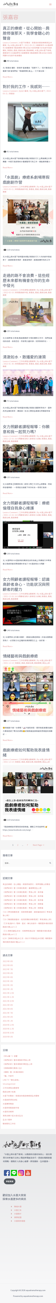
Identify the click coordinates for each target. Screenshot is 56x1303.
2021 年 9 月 (8, 1005)
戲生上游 (46, 663)
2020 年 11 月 (8, 1028)
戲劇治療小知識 (9, 1091)
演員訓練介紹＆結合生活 (13, 1115)
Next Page (38, 845)
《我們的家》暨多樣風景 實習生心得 (17, 1064)
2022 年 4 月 (8, 977)
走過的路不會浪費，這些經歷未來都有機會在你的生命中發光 (26, 280)
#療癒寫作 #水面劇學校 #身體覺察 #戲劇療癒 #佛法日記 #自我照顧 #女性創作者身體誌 (28, 48)
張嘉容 (10, 50)
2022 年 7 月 (8, 969)
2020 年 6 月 (8, 1036)
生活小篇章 (23, 91)
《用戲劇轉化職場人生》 (13, 1068)
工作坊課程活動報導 (27, 186)
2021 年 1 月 (8, 1021)
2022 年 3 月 (8, 981)
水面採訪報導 (8, 1111)
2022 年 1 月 (8, 989)
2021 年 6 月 (8, 1017)
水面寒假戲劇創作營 (11, 1107)
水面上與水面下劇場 (43, 50)
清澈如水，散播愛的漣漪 (24, 357)
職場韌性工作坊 (9, 1123)
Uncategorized (9, 1084)
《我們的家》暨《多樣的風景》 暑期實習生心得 (22, 888)
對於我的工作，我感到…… (26, 86)
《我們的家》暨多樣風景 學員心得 (16, 1060)
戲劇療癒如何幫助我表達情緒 (26, 752)
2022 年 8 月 (8, 965)
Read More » (8, 77)
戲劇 (15, 50)
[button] (9, 1181)
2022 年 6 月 (8, 973)
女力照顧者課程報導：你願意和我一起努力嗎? (26, 429)
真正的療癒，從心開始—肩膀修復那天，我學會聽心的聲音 (26, 33)
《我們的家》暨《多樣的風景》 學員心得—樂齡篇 (23, 904)
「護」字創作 (8, 1076)
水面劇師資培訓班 (10, 1099)
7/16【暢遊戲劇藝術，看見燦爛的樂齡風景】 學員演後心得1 (27, 919)
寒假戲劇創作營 (21, 189)
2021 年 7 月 (8, 1013)
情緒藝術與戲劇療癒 (20, 656)
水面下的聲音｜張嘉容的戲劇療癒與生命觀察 (21, 1095)
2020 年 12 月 (8, 1025)
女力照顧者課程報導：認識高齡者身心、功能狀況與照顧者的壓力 (26, 584)
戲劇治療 (22, 50)
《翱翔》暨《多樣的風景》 (14, 1072)
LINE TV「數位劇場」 (11, 1080)
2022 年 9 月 (8, 961)
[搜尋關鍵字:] (28, 863)
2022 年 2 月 (8, 985)
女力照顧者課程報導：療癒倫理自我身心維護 (26, 505)
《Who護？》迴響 (10, 1056)
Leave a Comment (10, 42)
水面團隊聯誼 (8, 1103)
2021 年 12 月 (8, 993)
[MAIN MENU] (50, 4)
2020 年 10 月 (8, 1032)
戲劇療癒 (30, 50)
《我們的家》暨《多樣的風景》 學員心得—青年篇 (23, 892)
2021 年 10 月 (8, 1001)
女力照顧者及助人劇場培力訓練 (28, 438)
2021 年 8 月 (8, 1009)
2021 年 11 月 (8, 997)
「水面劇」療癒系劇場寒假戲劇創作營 (26, 179)
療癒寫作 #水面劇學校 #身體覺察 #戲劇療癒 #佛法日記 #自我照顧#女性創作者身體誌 (27, 54)
